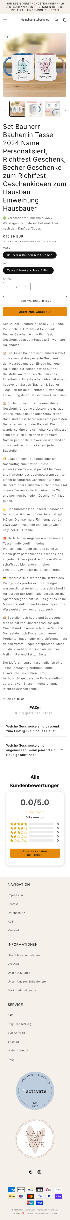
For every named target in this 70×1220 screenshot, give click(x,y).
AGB (11, 921)
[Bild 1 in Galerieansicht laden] (17, 108)
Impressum (15, 895)
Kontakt (13, 904)
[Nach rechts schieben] (65, 110)
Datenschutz (16, 912)
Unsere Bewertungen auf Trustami (42, 1213)
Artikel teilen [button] (15, 698)
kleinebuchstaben (27, 1210)
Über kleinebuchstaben (24, 955)
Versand (19, 241)
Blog (11, 1059)
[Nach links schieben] (4, 110)
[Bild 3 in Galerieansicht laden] (52, 108)
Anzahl (7, 279)
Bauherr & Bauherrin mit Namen (29, 255)
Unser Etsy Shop (19, 972)
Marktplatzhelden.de (22, 990)
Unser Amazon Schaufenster (27, 981)
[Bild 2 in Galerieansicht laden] (35, 108)
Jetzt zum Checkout (35, 312)
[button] (5, 19)
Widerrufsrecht (18, 1050)
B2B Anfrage (16, 1032)
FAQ (10, 1015)
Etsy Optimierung (20, 1024)
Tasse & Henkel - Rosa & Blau (28, 270)
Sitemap (13, 1041)
